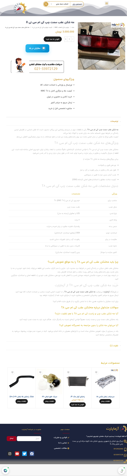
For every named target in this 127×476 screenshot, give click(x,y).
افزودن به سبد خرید (52, 39)
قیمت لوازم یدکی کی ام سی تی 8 (42, 27)
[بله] (5, 470)
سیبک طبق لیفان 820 (49, 396)
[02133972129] (125, 455)
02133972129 (118, 455)
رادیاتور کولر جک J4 (77, 396)
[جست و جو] (46, 4)
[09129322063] (125, 449)
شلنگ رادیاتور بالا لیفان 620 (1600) (22, 396)
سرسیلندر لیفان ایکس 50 (105, 396)
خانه (72, 27)
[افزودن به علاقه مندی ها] (96, 372)
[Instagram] (10, 453)
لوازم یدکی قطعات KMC (61, 27)
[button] (107, 3)
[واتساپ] (121, 470)
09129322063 (118, 449)
